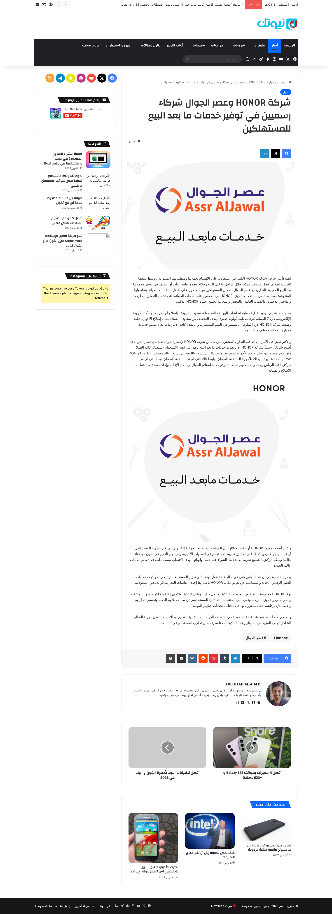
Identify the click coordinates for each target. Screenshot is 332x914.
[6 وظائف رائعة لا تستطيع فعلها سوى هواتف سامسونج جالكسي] (98, 181)
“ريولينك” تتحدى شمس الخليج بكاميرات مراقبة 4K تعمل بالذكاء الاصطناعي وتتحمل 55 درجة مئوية (182, 4)
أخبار (274, 45)
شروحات (239, 45)
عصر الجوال (254, 638)
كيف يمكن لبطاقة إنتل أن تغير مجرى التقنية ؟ (210, 855)
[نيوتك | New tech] (277, 24)
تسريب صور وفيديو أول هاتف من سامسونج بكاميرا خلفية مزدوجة (269, 848)
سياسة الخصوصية (46, 906)
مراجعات (217, 45)
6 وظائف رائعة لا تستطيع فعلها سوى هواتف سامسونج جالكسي (61, 181)
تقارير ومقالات (150, 45)
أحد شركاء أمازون (84, 906)
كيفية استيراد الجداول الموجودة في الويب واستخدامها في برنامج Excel (63, 158)
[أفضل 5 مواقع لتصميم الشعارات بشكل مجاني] (98, 223)
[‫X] (248, 702)
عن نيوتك (104, 906)
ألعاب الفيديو (175, 45)
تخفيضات (199, 45)
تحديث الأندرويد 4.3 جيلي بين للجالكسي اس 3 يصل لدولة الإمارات (154, 869)
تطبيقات (260, 45)
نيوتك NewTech (221, 906)
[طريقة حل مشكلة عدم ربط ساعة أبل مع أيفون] (98, 204)
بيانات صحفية (90, 45)
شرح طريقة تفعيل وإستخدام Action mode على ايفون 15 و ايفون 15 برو (62, 241)
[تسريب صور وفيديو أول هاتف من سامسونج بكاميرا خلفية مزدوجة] (266, 827)
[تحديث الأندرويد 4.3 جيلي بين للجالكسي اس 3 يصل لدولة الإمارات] (153, 838)
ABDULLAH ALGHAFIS (243, 684)
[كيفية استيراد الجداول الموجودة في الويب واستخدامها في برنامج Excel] (98, 159)
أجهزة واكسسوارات (118, 45)
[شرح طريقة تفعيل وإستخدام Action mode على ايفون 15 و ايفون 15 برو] (98, 241)
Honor (279, 638)
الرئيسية (289, 45)
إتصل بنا (65, 906)
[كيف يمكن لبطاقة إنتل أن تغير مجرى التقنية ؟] (210, 831)
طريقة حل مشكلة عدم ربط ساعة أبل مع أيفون (64, 200)
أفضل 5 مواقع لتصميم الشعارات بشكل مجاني (66, 220)
